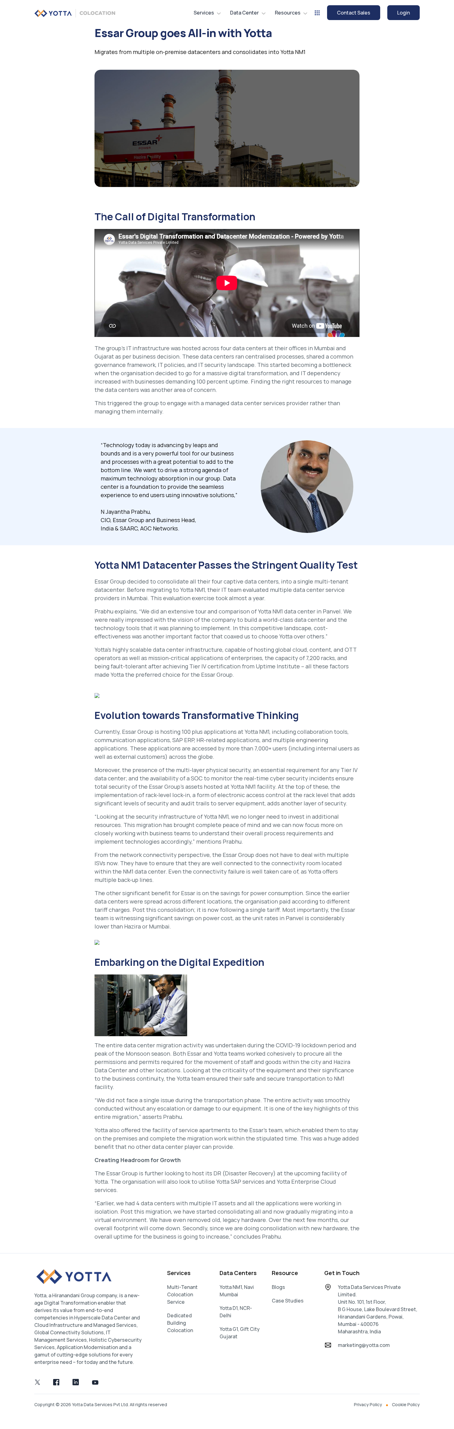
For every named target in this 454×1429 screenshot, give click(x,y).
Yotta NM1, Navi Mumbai (237, 1291)
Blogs (278, 1287)
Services (204, 12)
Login (403, 12)
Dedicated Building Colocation (180, 1323)
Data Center (244, 12)
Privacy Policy (368, 1404)
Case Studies (288, 1300)
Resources (288, 12)
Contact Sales (353, 12)
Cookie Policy (406, 1404)
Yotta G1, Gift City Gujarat (240, 1333)
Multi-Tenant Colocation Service (182, 1294)
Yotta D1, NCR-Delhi (236, 1312)
